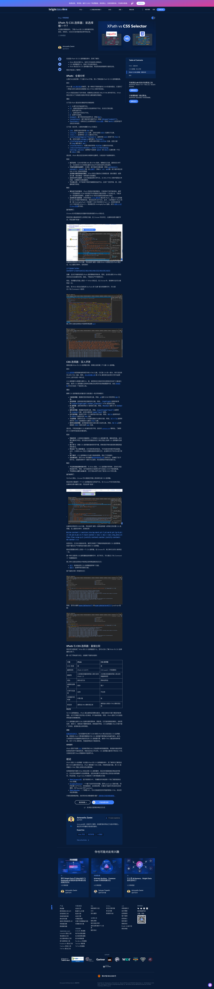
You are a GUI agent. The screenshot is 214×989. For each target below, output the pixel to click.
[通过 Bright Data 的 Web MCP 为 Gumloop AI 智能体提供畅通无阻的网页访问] (73, 865)
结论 (130, 75)
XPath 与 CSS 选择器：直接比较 (137, 72)
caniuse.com (106, 428)
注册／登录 (140, 913)
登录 (154, 9)
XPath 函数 (99, 121)
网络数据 (66, 18)
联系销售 (147, 9)
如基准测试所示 (71, 734)
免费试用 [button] (160, 9)
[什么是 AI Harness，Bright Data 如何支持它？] (139, 865)
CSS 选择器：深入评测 (135, 69)
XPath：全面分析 (133, 66)
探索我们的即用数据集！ (107, 796)
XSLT (80, 748)
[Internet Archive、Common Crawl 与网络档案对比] (106, 865)
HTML (93, 198)
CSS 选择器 (70, 373)
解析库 (98, 198)
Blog (59, 18)
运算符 (92, 169)
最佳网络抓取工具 (98, 457)
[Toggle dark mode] (153, 18)
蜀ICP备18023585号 (109, 976)
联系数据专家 (141, 911)
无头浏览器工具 (90, 375)
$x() (94, 324)
